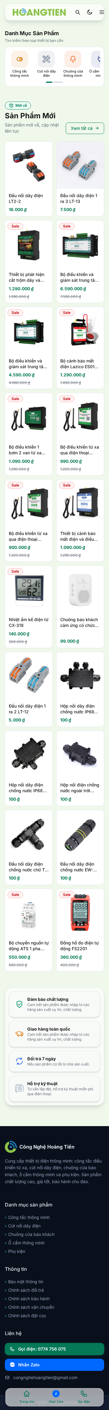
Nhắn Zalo (29, 1364)
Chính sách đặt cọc (25, 1315)
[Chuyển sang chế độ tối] (89, 12)
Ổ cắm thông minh (25, 1242)
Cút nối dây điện (23, 1225)
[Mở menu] (101, 12)
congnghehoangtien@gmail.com (45, 1377)
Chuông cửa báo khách (29, 1234)
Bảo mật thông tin (24, 1281)
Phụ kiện (15, 1251)
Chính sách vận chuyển (29, 1307)
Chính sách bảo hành (27, 1298)
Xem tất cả (82, 128)
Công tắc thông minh (27, 1217)
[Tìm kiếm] (77, 12)
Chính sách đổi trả (24, 1290)
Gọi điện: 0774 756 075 (42, 1348)
